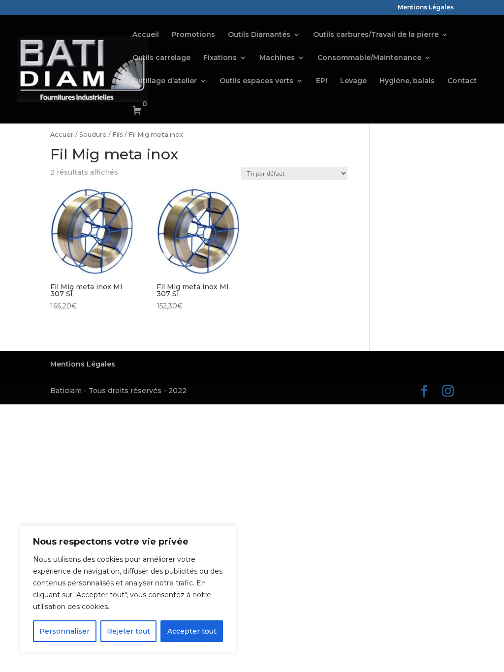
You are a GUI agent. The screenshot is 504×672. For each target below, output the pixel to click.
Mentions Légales (426, 7)
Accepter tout (192, 631)
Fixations (220, 58)
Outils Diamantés (259, 35)
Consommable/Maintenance (369, 58)
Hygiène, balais (407, 81)
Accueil (145, 35)
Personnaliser (64, 631)
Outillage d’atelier (164, 81)
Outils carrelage (161, 58)
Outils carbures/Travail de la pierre (376, 35)
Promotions (193, 35)
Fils (117, 134)
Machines (277, 58)
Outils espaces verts (256, 81)
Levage (353, 81)
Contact (462, 81)
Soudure (93, 134)
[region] (128, 588)
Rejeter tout (128, 631)
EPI (321, 81)
